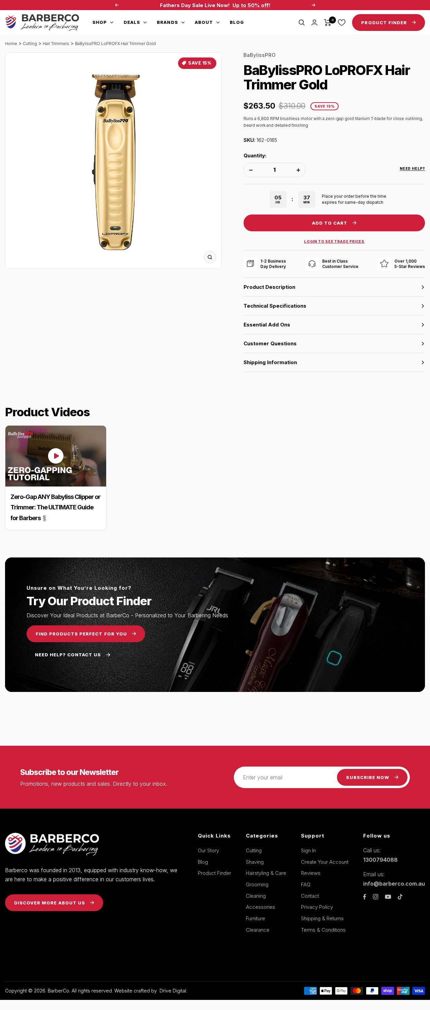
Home (11, 43)
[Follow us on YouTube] (388, 897)
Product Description (269, 287)
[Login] (314, 22)
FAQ (305, 884)
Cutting (30, 43)
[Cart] (327, 22)
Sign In (308, 850)
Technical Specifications (275, 306)
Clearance (257, 930)
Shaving (255, 862)
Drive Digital (173, 991)
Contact (310, 896)
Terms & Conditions (323, 930)
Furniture (255, 918)
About (204, 22)
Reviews (310, 873)
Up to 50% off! (251, 5)
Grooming (257, 884)
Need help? (412, 168)
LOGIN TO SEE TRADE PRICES (334, 241)
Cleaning (256, 896)
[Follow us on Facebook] (364, 897)
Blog (237, 22)
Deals (132, 22)
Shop (99, 22)
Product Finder (214, 873)
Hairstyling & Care (266, 873)
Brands (167, 22)
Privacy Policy (317, 907)
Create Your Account (324, 862)
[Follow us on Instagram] (375, 896)
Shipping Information (270, 362)
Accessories (260, 907)
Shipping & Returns (322, 918)
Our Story (208, 850)
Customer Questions (270, 343)
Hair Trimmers (56, 43)
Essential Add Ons (267, 324)
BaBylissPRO (260, 55)
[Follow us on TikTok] (400, 896)
